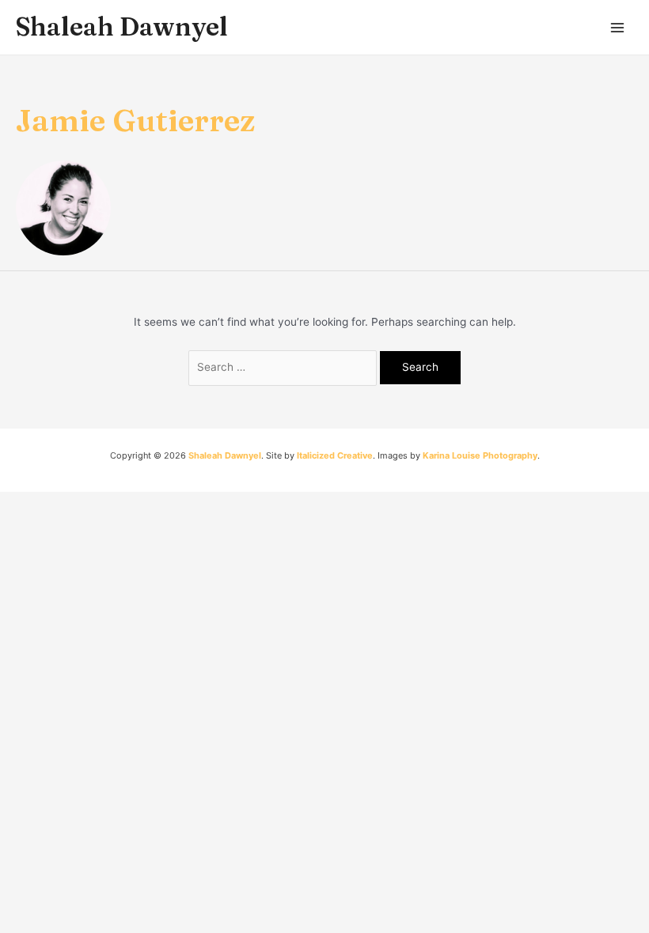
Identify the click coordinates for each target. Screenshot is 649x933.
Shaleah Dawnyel (122, 26)
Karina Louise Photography (480, 455)
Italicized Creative (335, 455)
